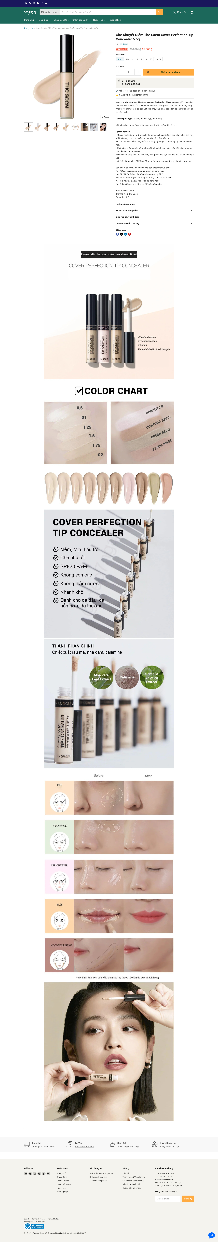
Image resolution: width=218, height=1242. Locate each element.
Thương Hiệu (114, 20)
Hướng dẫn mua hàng (131, 1188)
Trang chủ (28, 28)
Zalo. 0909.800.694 (84, 1146)
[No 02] (158, 62)
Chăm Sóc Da (61, 20)
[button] (28, 127)
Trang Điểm (43, 20)
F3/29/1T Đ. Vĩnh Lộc (171, 1182)
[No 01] (120, 62)
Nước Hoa (98, 20)
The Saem (123, 44)
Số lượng (120, 66)
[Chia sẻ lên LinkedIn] (125, 234)
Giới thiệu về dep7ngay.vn (101, 1173)
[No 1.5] (139, 62)
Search (26, 1219)
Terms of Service (38, 1219)
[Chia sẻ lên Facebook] (117, 234)
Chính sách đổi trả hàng (133, 1180)
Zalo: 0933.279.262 (164, 1176)
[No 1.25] (130, 62)
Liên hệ (125, 1173)
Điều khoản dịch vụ (98, 1180)
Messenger (168, 1179)
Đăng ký (188, 1198)
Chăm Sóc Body (80, 20)
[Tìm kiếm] (159, 12)
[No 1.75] (149, 62)
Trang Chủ (29, 20)
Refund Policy (53, 1219)
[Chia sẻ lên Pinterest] (129, 234)
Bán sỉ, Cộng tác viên (131, 1184)
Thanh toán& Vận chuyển (133, 1177)
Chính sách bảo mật (98, 1177)
